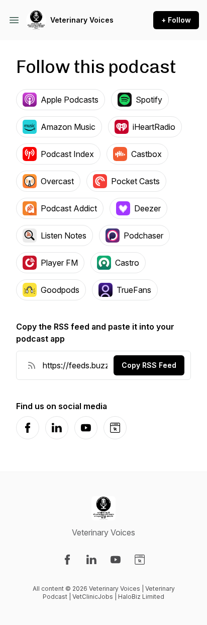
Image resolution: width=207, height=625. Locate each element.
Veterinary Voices (82, 20)
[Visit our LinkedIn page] (91, 560)
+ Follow (176, 20)
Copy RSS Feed (149, 365)
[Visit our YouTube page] (116, 560)
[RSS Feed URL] (32, 365)
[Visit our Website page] (140, 560)
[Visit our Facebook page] (67, 560)
